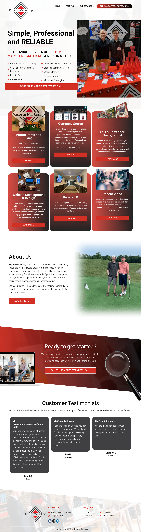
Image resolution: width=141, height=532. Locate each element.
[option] (70, 449)
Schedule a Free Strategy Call (114, 6)
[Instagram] (54, 521)
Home (57, 6)
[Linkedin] (57, 521)
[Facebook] (50, 521)
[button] (41, 86)
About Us (70, 6)
